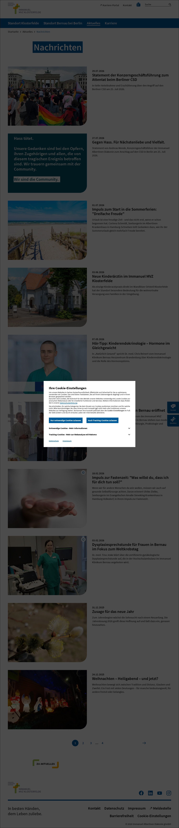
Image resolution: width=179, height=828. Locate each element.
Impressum (67, 441)
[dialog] (89, 414)
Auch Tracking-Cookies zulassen (102, 420)
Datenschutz (54, 441)
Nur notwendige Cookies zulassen (65, 420)
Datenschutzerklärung (68, 403)
